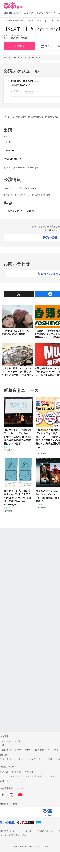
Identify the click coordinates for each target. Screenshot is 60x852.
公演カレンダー (7, 745)
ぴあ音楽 (19, 20)
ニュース (28, 13)
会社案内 (4, 830)
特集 (50, 759)
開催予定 (16, 749)
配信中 (28, 749)
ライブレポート (36, 759)
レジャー (54, 776)
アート (3, 776)
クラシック (28, 776)
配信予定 (39, 749)
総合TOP (4, 771)
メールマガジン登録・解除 (13, 835)
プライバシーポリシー (23, 830)
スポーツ (41, 776)
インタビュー (43, 13)
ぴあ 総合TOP (9, 20)
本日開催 (4, 749)
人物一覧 (4, 780)
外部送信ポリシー (46, 830)
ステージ (14, 776)
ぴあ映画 (16, 771)
